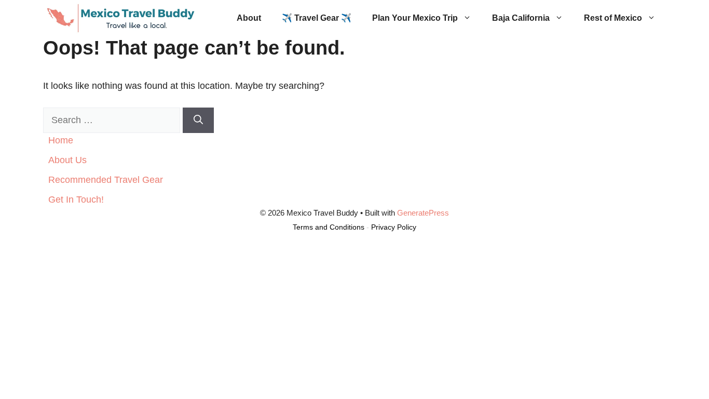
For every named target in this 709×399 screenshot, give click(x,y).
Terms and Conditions (328, 227)
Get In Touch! (76, 199)
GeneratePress (423, 212)
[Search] (198, 120)
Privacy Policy (393, 227)
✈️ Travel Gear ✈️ (316, 18)
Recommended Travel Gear (105, 180)
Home (60, 140)
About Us (67, 160)
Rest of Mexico (613, 18)
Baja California (521, 18)
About (249, 18)
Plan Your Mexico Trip (415, 18)
